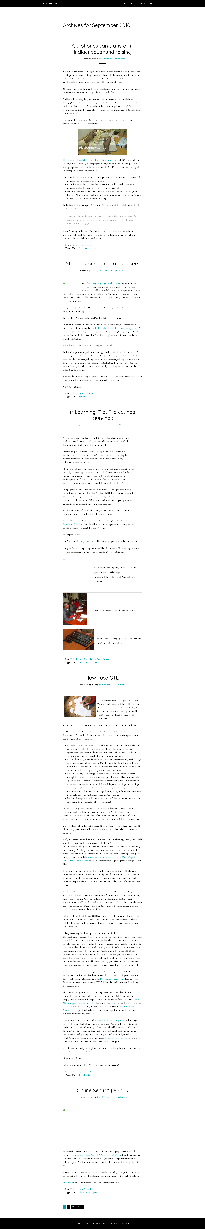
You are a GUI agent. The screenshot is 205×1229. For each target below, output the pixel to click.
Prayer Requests (103, 659)
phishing (80, 1192)
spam (95, 1192)
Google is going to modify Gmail (105, 283)
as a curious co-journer (117, 1038)
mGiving (80, 248)
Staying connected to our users (102, 263)
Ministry (87, 245)
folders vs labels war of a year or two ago (113, 328)
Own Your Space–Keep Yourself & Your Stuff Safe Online (96, 1155)
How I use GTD (102, 677)
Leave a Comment (120, 425)
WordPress (120, 1224)
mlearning (81, 662)
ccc (77, 245)
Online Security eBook (102, 1090)
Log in (127, 1224)
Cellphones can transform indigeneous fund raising (102, 48)
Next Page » (77, 1207)
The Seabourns (50, 3)
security (88, 1192)
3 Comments (120, 58)
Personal (87, 1189)
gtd (78, 1075)
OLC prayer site (82, 541)
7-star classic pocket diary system (103, 857)
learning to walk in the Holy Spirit (109, 1020)
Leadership (88, 393)
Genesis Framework (108, 1224)
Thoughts (88, 1071)
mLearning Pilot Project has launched (102, 415)
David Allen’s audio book (111, 978)
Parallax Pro (94, 1224)
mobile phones (91, 248)
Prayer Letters (90, 659)
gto (81, 245)
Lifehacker (68, 1182)
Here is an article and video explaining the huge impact (88, 160)
